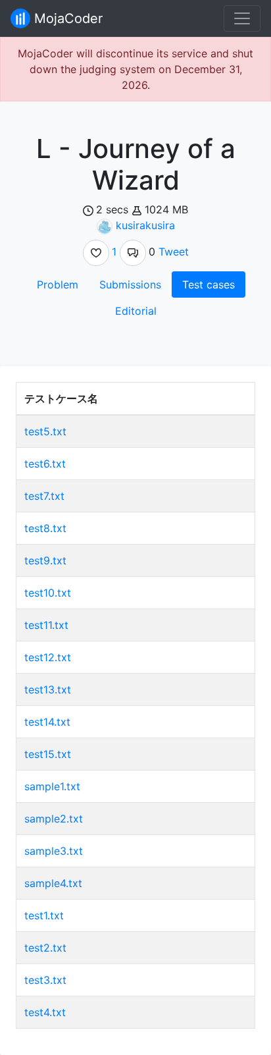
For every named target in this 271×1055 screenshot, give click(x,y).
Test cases (208, 284)
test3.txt (45, 980)
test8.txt (45, 528)
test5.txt (45, 431)
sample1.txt (52, 786)
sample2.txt (53, 818)
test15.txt (47, 754)
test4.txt (45, 1012)
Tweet (174, 251)
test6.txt (45, 463)
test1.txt (44, 915)
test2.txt (45, 947)
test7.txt (44, 495)
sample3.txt (53, 850)
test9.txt (45, 560)
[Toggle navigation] (242, 18)
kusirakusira (145, 225)
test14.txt (47, 721)
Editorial (136, 310)
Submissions (130, 284)
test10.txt (47, 592)
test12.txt (47, 657)
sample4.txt (53, 883)
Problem (57, 284)
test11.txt (46, 625)
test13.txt (47, 689)
